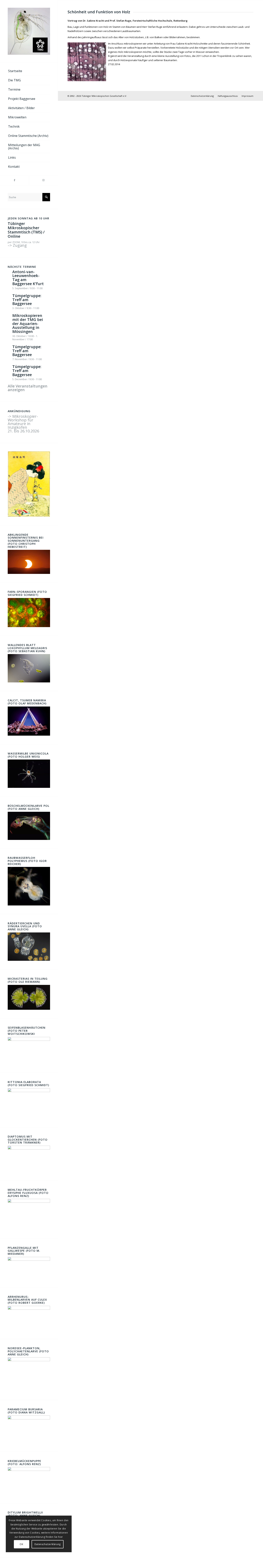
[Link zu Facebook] (14, 180)
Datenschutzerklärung (47, 1544)
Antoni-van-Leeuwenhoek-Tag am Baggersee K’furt (28, 277)
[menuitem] (29, 71)
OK (21, 1544)
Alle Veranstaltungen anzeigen (27, 387)
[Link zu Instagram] (43, 180)
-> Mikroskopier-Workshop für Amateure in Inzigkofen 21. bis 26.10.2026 (23, 424)
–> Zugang (17, 245)
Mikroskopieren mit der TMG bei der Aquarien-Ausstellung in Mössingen (27, 323)
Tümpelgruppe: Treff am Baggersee (26, 299)
